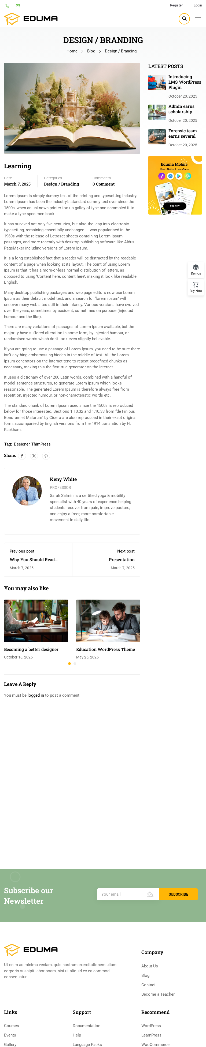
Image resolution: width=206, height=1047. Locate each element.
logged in (36, 695)
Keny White (63, 479)
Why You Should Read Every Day (32, 562)
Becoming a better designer (31, 649)
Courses (11, 1025)
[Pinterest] (46, 456)
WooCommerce (155, 1044)
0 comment (104, 184)
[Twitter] (34, 456)
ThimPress (41, 444)
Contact (148, 984)
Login (198, 5)
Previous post (22, 551)
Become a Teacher (158, 994)
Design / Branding (121, 51)
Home (72, 51)
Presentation (122, 559)
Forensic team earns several (182, 133)
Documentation (86, 1025)
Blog (91, 51)
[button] (69, 663)
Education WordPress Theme (105, 649)
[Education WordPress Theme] (108, 620)
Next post (126, 551)
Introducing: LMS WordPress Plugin (184, 82)
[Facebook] (22, 456)
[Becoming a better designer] (36, 620)
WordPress (151, 1025)
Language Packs (87, 1044)
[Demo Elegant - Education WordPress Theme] (31, 19)
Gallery (10, 1044)
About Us (149, 966)
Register (176, 5)
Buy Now (196, 291)
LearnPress (151, 1035)
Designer (22, 444)
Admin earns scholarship (181, 108)
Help (77, 1035)
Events (10, 1035)
